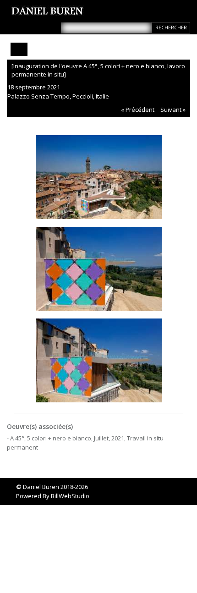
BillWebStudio (70, 496)
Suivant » (173, 109)
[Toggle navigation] (19, 49)
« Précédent (137, 109)
